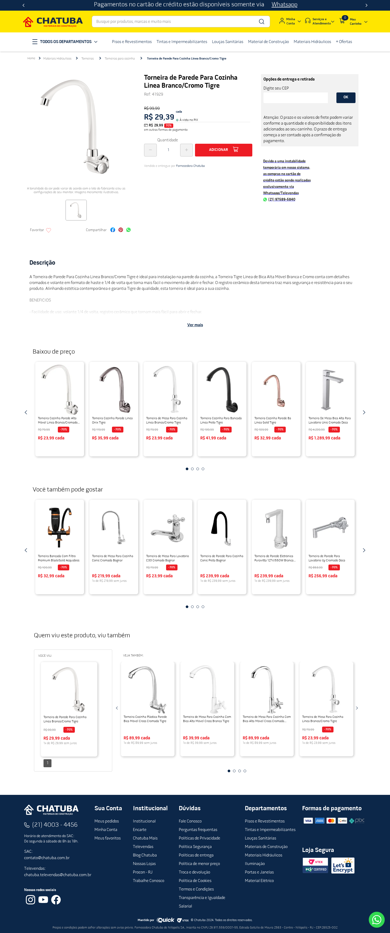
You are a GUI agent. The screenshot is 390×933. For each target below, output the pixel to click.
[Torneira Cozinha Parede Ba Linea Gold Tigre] (276, 389)
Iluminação (255, 864)
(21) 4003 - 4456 (55, 825)
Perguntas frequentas (198, 830)
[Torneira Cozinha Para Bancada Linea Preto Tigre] (222, 389)
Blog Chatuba (145, 855)
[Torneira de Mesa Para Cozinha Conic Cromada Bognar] (114, 527)
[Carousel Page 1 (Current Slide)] (187, 469)
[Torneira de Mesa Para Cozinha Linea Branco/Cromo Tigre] (168, 389)
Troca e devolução (194, 872)
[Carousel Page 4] (203, 469)
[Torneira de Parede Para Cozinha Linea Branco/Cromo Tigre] (69, 690)
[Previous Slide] (23, 5)
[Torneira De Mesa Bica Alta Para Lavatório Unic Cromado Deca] (330, 389)
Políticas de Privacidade (199, 838)
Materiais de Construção (266, 847)
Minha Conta (105, 830)
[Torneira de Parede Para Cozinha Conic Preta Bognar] (222, 527)
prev (26, 412)
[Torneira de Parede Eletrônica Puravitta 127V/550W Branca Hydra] (276, 527)
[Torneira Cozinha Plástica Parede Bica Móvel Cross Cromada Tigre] (148, 689)
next (364, 412)
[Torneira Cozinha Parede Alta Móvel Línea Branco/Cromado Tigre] (59, 389)
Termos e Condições (196, 889)
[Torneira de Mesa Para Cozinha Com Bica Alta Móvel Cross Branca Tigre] (207, 689)
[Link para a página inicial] (31, 58)
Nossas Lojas (144, 864)
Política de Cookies (195, 881)
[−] (150, 150)
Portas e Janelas (259, 872)
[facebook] (112, 230)
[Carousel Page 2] (192, 469)
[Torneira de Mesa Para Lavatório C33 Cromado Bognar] (168, 527)
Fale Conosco (190, 821)
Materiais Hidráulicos (57, 58)
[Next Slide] (366, 5)
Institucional (144, 821)
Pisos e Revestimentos (265, 821)
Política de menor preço (199, 864)
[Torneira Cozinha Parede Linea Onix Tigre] (114, 389)
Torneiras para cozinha (120, 58)
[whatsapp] (128, 230)
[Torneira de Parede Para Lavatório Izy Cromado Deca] (330, 527)
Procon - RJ (143, 872)
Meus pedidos (106, 821)
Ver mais (195, 325)
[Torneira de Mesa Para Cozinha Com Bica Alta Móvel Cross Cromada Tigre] (267, 689)
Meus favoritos (107, 838)
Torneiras (87, 58)
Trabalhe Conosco (148, 881)
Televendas (143, 847)
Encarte (139, 830)
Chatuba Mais (145, 838)
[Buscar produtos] (261, 21)
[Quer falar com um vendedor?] (377, 920)
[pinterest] (120, 230)
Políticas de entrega (196, 855)
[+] (186, 150)
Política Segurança (195, 847)
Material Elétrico (259, 881)
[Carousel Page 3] (197, 469)
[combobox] (181, 21)
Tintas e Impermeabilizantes (270, 830)
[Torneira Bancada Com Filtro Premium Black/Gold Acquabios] (59, 527)
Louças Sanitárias (260, 838)
